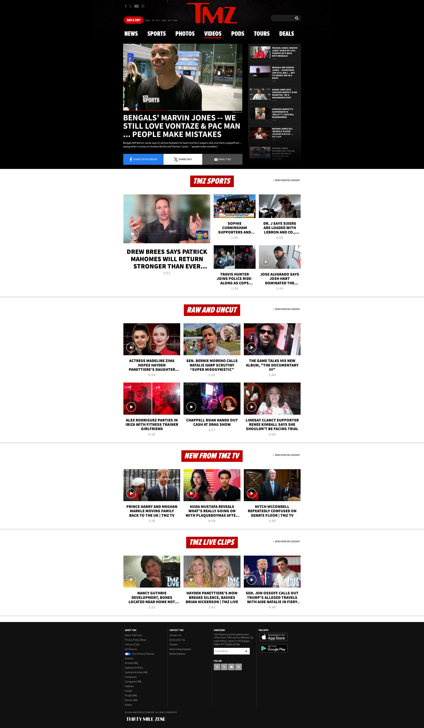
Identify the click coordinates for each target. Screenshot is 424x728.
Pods (237, 34)
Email (224, 159)
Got (133, 20)
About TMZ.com (133, 635)
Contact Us (175, 635)
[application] (182, 77)
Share (145, 159)
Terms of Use (132, 644)
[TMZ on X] (131, 6)
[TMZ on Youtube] (136, 6)
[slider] (182, 110)
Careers (173, 644)
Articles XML (131, 663)
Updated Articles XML (136, 672)
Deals (286, 34)
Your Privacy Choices (142, 653)
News (131, 34)
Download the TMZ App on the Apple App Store (273, 637)
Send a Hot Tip (177, 640)
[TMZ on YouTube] (231, 667)
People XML (131, 695)
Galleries (129, 686)
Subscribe (246, 651)
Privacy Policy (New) (135, 640)
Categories (131, 677)
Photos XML (131, 700)
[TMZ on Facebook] (126, 6)
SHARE (185, 159)
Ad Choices (131, 649)
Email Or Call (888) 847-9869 (161, 20)
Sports (156, 34)
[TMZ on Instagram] (143, 6)
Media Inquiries (177, 653)
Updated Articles (134, 667)
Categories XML (133, 681)
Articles (129, 658)
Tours (262, 34)
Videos (212, 34)
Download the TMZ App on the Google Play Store (273, 648)
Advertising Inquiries (180, 649)
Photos (185, 34)
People (128, 691)
